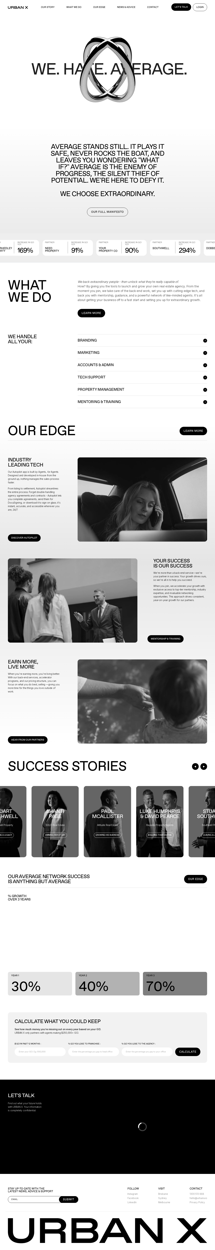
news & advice (126, 7)
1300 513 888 (197, 1193)
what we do (73, 7)
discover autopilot (24, 537)
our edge (99, 7)
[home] (18, 7)
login (200, 7)
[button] (195, 766)
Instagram (132, 1193)
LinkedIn (132, 1202)
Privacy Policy (197, 1202)
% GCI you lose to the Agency (138, 1044)
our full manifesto (107, 212)
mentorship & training (165, 638)
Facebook (133, 1198)
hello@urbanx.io (198, 1198)
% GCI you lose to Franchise (84, 1044)
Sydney (162, 1198)
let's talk (181, 7)
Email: (14, 1199)
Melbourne (164, 1202)
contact (153, 7)
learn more (91, 313)
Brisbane (163, 1193)
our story (48, 7)
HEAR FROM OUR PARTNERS (27, 739)
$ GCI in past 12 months (28, 1044)
